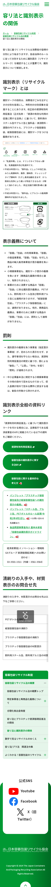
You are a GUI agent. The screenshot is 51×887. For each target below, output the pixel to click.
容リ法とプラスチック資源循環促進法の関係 (26, 720)
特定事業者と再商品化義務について (24, 700)
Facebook (29, 800)
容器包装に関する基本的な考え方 (25, 481)
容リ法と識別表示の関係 (19, 730)
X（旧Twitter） (26, 815)
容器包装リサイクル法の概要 (16, 36)
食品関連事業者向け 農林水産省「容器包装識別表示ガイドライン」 (26, 532)
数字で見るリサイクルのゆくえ (21, 738)
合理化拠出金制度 (16, 710)
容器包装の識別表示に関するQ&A (29, 462)
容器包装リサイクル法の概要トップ (25, 691)
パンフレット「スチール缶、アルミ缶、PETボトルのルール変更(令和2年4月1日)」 (27, 513)
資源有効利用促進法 (29, 447)
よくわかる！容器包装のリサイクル (23, 754)
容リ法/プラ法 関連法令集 (19, 746)
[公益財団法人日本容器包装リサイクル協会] (21, 5)
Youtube (28, 790)
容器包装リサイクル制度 (25, 33)
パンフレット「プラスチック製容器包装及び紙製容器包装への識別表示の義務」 (27, 500)
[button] (46, 4)
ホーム (6, 33)
